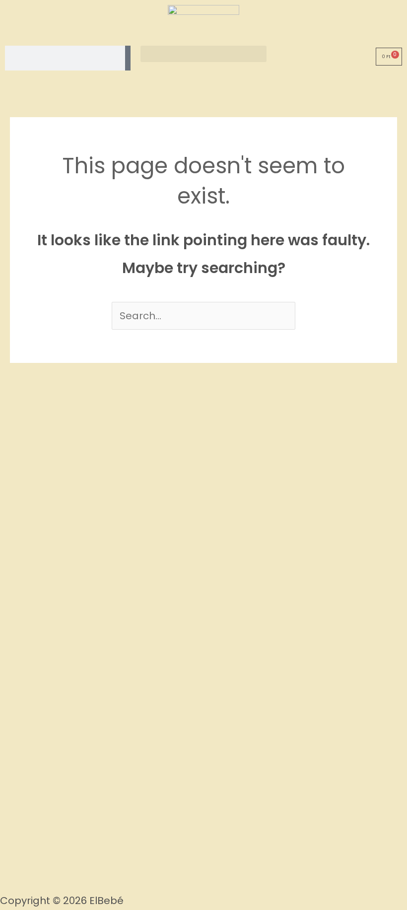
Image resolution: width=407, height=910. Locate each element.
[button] (203, 54)
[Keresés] (128, 58)
